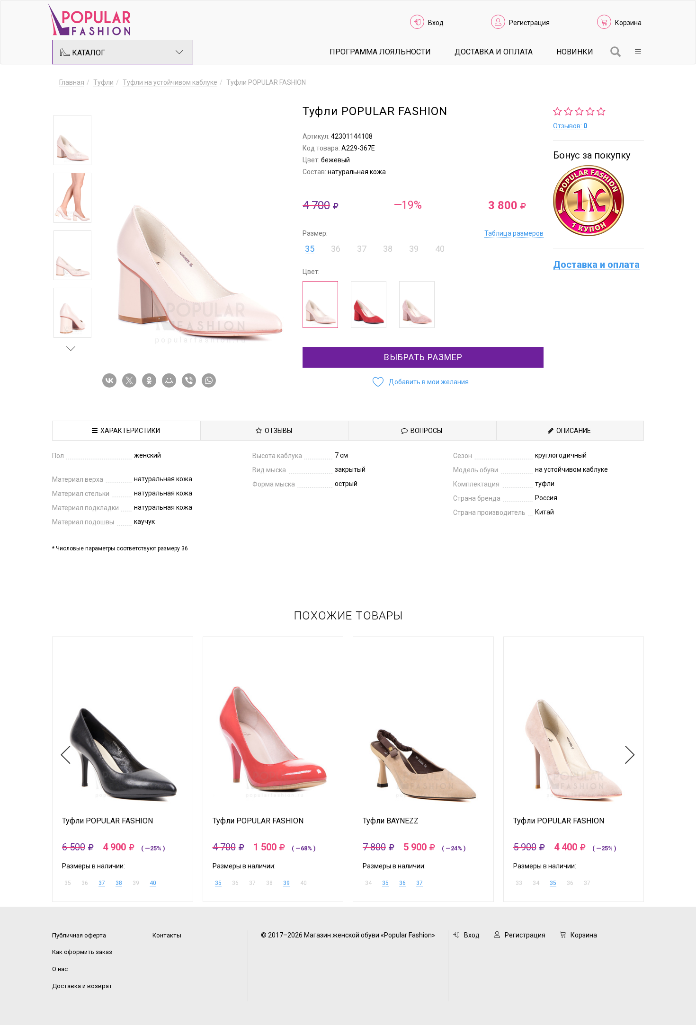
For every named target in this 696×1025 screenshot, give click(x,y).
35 (309, 249)
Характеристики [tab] (129, 430)
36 (402, 883)
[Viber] (191, 380)
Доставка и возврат (82, 986)
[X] (131, 380)
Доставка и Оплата (494, 51)
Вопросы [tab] (425, 430)
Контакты (166, 935)
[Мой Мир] (171, 380)
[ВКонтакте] (111, 380)
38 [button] (388, 249)
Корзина (628, 23)
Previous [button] (71, 101)
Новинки (574, 51)
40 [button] (440, 249)
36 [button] (335, 249)
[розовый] (417, 304)
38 (119, 883)
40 (153, 883)
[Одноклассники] (151, 380)
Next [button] (71, 348)
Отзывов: (570, 126)
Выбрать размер (423, 357)
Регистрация (529, 23)
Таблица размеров (514, 233)
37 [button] (361, 249)
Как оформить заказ (82, 951)
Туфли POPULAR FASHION (107, 821)
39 (286, 883)
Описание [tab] (572, 430)
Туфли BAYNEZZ (391, 821)
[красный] (368, 304)
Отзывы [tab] (277, 430)
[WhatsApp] (211, 380)
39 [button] (414, 249)
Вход (436, 23)
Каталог (87, 52)
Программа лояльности (380, 51)
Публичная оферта (79, 935)
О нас (60, 968)
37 (101, 883)
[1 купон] (598, 200)
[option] (72, 140)
